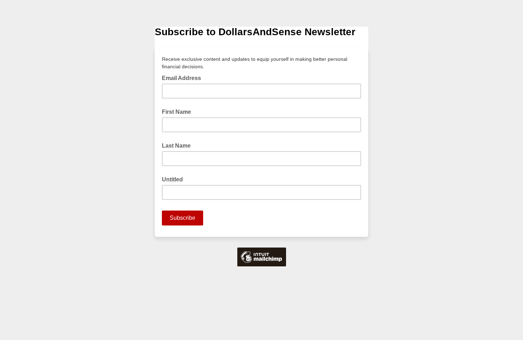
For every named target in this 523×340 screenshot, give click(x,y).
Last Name (176, 146)
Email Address (183, 77)
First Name (176, 112)
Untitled (172, 179)
